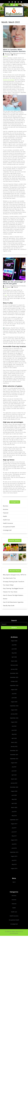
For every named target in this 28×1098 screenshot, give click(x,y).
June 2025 (14, 697)
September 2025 (14, 685)
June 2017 (14, 832)
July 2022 (14, 726)
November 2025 (14, 677)
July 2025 (14, 693)
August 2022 (14, 722)
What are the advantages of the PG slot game (14, 283)
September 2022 (14, 718)
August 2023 (14, 710)
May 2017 (14, 836)
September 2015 (14, 852)
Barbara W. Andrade (20, 53)
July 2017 (14, 827)
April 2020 (14, 803)
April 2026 (14, 657)
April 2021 (14, 775)
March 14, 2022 (8, 285)
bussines (5, 509)
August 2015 (14, 856)
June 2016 (14, 848)
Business (5, 506)
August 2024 (14, 701)
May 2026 (14, 653)
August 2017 (14, 823)
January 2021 (14, 783)
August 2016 (14, 840)
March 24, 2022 (8, 53)
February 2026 (14, 665)
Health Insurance (8, 523)
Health (5, 516)
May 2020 (14, 799)
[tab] (11, 4)
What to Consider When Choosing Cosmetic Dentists (14, 50)
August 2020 (14, 791)
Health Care (6, 519)
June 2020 (14, 795)
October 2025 (14, 681)
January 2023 (14, 714)
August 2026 (14, 640)
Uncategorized (7, 530)
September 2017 (14, 819)
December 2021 (14, 750)
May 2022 (14, 734)
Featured (5, 513)
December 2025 (14, 673)
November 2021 (14, 754)
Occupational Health (9, 526)
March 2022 (14, 742)
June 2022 (14, 730)
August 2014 (14, 868)
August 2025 (14, 689)
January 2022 (14, 746)
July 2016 (14, 844)
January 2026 (14, 669)
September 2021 (14, 758)
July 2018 (14, 811)
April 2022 (14, 738)
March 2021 (14, 779)
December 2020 (14, 787)
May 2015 (14, 864)
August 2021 (14, 762)
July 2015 (14, 860)
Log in (14, 882)
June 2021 (14, 771)
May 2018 (14, 815)
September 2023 (14, 705)
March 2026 (14, 661)
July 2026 (14, 645)
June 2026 (14, 649)
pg (6, 295)
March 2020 (14, 807)
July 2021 (14, 766)
